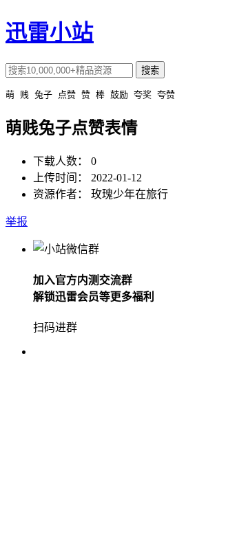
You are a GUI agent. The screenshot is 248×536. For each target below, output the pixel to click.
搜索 (150, 70)
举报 (17, 221)
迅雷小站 (50, 32)
